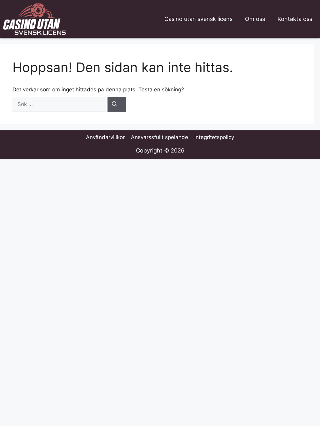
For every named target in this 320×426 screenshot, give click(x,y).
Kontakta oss (295, 19)
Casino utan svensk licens (198, 19)
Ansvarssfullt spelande (159, 137)
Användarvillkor (105, 137)
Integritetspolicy (214, 137)
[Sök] (117, 104)
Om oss (255, 19)
